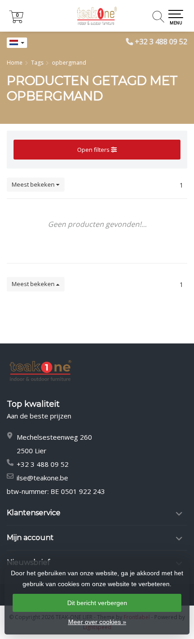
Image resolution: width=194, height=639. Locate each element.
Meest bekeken (34, 184)
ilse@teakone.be (42, 477)
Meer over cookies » (97, 621)
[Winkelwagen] (16, 20)
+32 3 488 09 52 (161, 42)
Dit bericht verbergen (97, 602)
